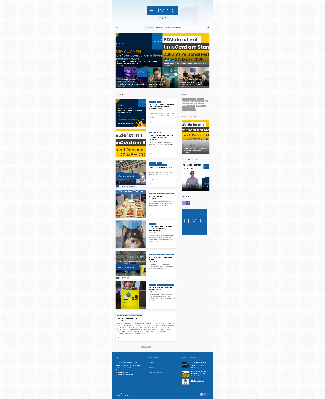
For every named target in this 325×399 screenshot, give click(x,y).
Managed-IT (192, 105)
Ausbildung (200, 99)
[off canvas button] (117, 27)
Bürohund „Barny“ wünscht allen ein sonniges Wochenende (161, 228)
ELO (181, 79)
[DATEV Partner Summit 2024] (131, 173)
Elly (206, 101)
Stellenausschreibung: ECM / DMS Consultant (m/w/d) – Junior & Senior (137, 62)
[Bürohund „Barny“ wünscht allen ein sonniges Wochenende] (131, 234)
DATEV (159, 163)
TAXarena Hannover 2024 (127, 318)
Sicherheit (125, 79)
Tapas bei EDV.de (156, 196)
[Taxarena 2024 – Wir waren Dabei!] (131, 265)
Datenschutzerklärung (173, 27)
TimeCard (132, 79)
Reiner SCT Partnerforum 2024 (131, 84)
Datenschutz (152, 81)
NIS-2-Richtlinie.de (156, 84)
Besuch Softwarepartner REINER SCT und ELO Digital (191, 83)
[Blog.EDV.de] (162, 10)
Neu (126, 58)
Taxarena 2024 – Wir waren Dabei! (160, 258)
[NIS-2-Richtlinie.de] (162, 77)
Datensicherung (194, 101)
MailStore (184, 105)
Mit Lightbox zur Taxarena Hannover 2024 (160, 288)
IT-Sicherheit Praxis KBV (197, 103)
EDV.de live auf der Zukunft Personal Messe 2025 (185, 63)
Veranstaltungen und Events (126, 81)
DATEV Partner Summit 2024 (160, 167)
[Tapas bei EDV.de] (131, 204)
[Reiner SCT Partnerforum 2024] (131, 77)
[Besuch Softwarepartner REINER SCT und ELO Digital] (193, 77)
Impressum (159, 27)
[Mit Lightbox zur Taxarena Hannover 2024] (131, 295)
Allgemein (120, 58)
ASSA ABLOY (192, 99)
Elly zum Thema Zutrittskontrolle (197, 380)
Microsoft (199, 105)
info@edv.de (124, 372)
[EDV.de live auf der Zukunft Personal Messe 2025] (185, 50)
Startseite (149, 27)
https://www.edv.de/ (128, 374)
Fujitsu (188, 103)
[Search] (208, 27)
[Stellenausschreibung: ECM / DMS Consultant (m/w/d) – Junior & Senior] (139, 50)
